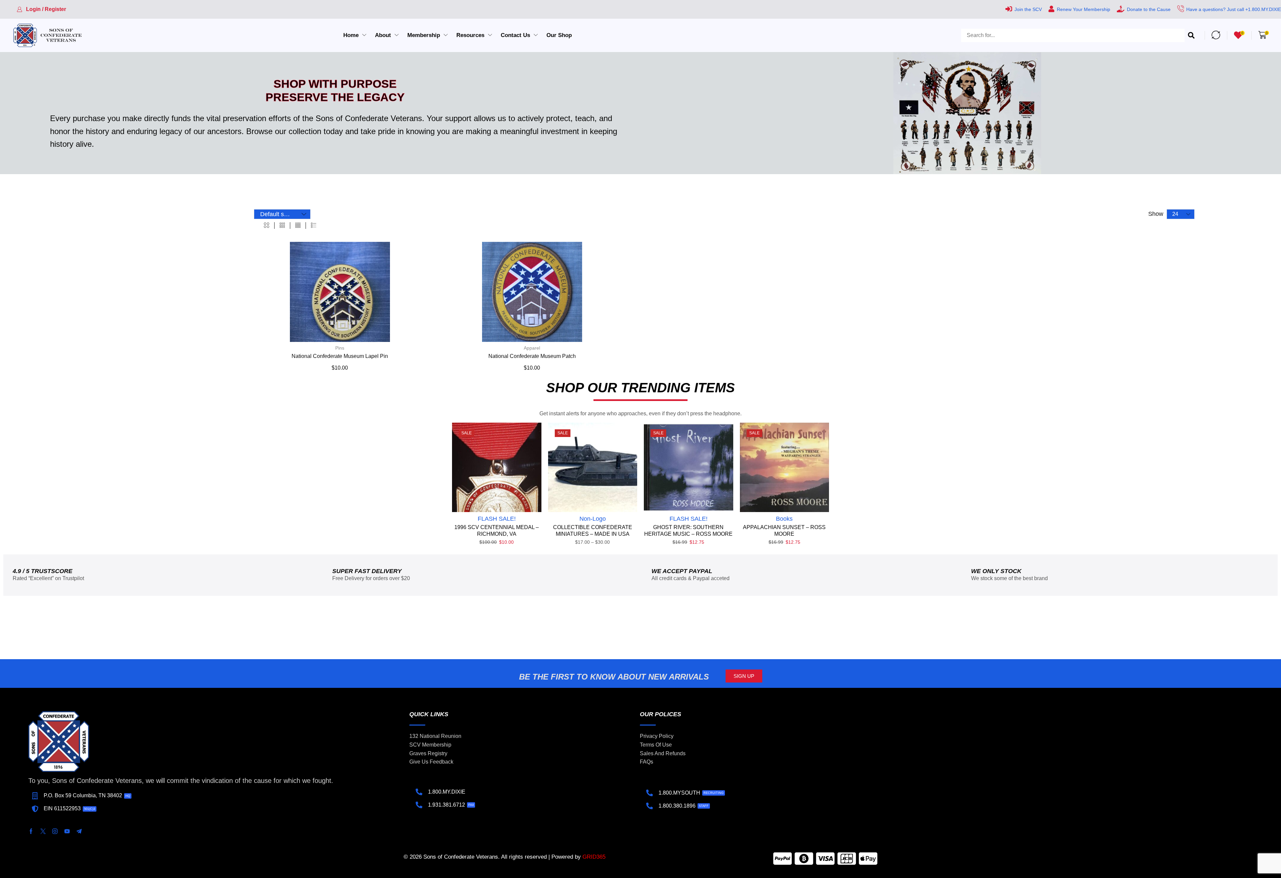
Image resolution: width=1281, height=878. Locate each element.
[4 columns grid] (298, 225)
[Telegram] (79, 831)
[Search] (1191, 35)
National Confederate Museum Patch (532, 356)
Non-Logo (592, 518)
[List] (314, 225)
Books (784, 518)
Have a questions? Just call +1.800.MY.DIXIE (1233, 9)
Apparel (532, 348)
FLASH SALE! (497, 518)
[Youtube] (67, 831)
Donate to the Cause (1149, 9)
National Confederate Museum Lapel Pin (340, 356)
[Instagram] (55, 831)
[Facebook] (31, 831)
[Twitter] (43, 831)
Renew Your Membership (1083, 9)
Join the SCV (1028, 9)
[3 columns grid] (282, 225)
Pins (339, 348)
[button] (41, 9)
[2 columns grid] (267, 225)
